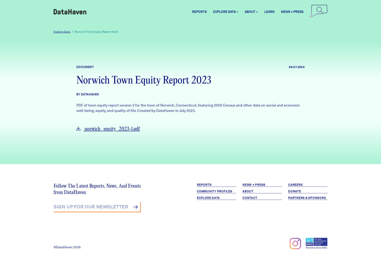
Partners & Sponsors (307, 198)
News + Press (292, 12)
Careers (295, 185)
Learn (269, 12)
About (247, 191)
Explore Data (62, 31)
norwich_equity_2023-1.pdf (112, 129)
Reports (199, 12)
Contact (249, 198)
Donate (294, 191)
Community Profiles (214, 191)
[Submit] (135, 207)
